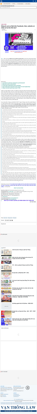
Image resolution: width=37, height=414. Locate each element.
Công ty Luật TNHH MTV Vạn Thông (9, 400)
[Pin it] (9, 220)
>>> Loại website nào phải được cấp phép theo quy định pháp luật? (13, 82)
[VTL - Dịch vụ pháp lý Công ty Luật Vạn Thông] (6, 267)
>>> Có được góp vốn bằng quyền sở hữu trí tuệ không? (11, 85)
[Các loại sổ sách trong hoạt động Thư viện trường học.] (6, 283)
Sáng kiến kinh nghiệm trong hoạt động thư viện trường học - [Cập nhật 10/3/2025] (23, 296)
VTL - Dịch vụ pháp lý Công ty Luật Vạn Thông (22, 265)
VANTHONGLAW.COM (3, 387)
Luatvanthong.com (16, 396)
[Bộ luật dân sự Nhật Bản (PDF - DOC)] (6, 275)
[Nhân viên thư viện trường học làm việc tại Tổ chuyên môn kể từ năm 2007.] (6, 260)
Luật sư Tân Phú (34, 402)
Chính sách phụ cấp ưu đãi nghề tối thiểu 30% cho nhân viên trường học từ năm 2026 (23, 319)
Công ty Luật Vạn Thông (9, 388)
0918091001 (4, 396)
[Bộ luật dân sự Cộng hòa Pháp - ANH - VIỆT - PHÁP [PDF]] (6, 314)
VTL (2, 58)
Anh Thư (14, 3)
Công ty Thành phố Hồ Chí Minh (17, 402)
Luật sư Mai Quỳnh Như (7, 3)
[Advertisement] (18, 15)
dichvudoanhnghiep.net (12, 199)
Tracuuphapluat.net (16, 394)
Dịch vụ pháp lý (28, 3)
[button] (33, 1)
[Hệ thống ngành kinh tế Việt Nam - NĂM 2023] (6, 306)
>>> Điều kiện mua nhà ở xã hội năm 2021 (8, 84)
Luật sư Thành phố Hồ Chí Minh (26, 402)
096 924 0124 (5, 196)
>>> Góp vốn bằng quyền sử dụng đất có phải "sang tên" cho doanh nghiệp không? (15, 86)
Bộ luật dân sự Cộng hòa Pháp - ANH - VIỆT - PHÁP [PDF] (23, 312)
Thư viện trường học (20, 3)
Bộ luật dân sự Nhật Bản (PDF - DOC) (20, 272)
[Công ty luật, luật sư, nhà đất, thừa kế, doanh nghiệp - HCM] (1, 1)
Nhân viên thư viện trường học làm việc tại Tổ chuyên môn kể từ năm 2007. (22, 258)
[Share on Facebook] (5, 220)
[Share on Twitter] (7, 220)
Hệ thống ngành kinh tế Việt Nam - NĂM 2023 (22, 303)
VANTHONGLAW (6, 394)
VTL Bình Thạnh (10, 191)
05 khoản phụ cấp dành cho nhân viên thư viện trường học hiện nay (22, 288)
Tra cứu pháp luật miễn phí (19, 399)
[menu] (36, 1)
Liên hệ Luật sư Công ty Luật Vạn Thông (21, 249)
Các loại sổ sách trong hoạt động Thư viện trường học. (23, 281)
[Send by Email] (12, 220)
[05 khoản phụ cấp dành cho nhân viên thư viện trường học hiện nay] (6, 290)
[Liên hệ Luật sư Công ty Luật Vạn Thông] (6, 252)
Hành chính (3, 24)
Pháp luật (14, 217)
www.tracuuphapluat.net (14, 197)
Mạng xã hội (10, 217)
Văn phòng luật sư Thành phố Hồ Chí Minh (6, 402)
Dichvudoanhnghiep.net (16, 395)
